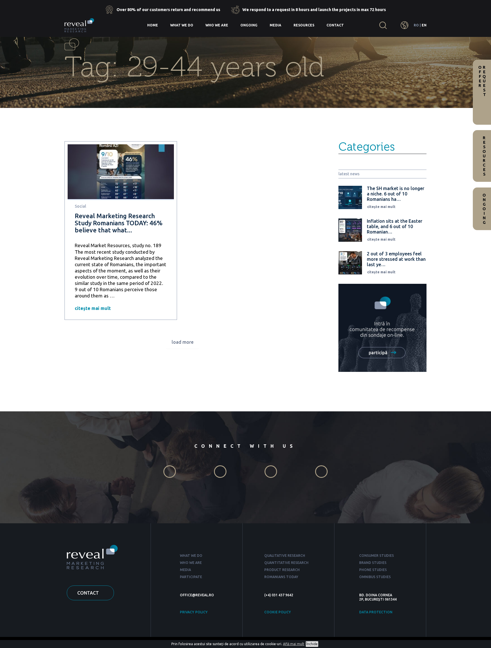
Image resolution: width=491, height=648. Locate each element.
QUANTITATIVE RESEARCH (286, 562)
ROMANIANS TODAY (281, 577)
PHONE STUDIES (373, 570)
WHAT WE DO (191, 555)
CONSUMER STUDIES (376, 555)
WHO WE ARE (191, 562)
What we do (181, 25)
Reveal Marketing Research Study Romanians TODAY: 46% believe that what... (119, 223)
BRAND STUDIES (372, 562)
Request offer (482, 81)
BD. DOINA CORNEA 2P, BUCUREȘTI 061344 (378, 597)
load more (183, 342)
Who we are (216, 25)
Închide (312, 644)
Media (275, 25)
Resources (304, 25)
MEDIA (185, 570)
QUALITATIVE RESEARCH (284, 555)
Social (80, 206)
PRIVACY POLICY (194, 612)
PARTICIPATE (191, 577)
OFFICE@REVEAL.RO (197, 595)
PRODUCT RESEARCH (282, 570)
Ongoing (248, 25)
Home (152, 25)
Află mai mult (293, 644)
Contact (335, 25)
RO (416, 25)
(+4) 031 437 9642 (278, 595)
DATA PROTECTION (375, 612)
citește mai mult (93, 308)
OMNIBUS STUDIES (375, 577)
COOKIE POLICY (277, 612)
